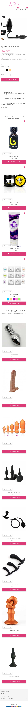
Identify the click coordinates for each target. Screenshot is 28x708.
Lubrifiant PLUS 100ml (14, 248)
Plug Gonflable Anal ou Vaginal (14, 538)
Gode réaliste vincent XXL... (14, 400)
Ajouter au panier (11, 79)
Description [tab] (4, 107)
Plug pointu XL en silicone (14, 492)
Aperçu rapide (7, 153)
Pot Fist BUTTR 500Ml (14, 202)
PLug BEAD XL (14, 446)
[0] (25, 9)
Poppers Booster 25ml (14, 156)
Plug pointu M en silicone (14, 676)
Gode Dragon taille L (14, 630)
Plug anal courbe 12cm (14, 584)
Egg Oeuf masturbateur (14, 294)
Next (3, 39)
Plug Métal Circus (14, 354)
